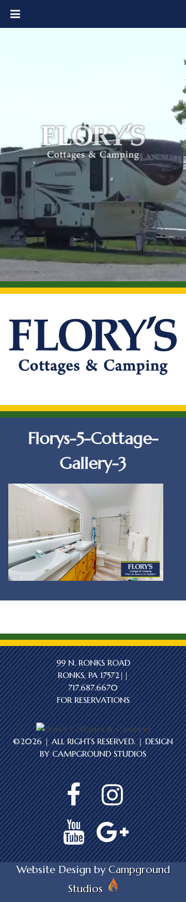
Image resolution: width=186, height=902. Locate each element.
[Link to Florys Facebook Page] (74, 794)
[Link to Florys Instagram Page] (113, 794)
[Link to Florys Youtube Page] (74, 832)
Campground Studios (99, 753)
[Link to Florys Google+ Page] (113, 832)
